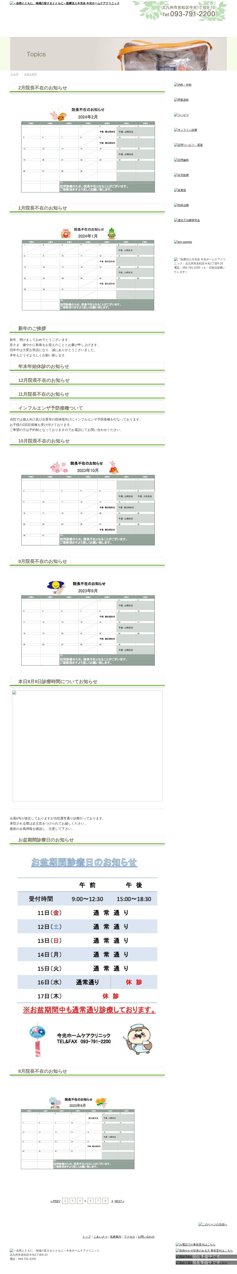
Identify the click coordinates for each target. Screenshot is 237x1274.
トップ (31, 29)
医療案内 (118, 29)
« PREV (55, 1201)
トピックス (30, 73)
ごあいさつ (75, 29)
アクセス (162, 29)
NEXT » (119, 1201)
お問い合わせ (206, 29)
